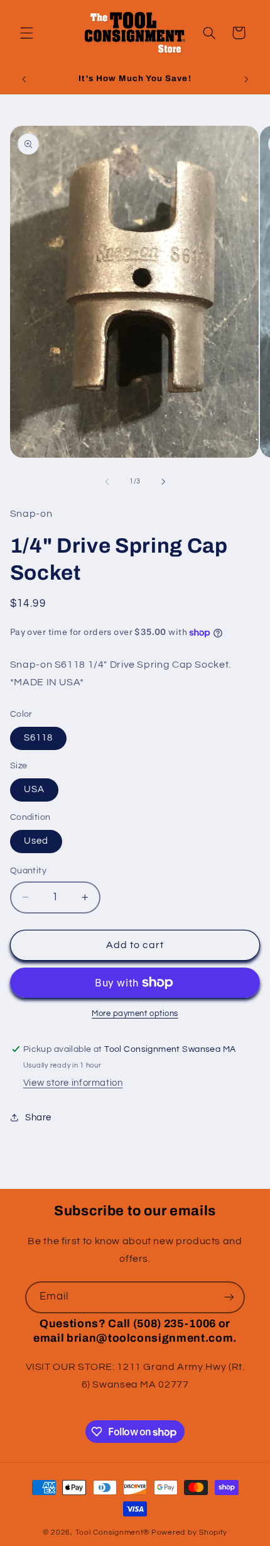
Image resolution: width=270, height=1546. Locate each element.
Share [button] (38, 1117)
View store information (73, 1083)
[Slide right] (163, 481)
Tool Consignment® (112, 1532)
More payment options (135, 1014)
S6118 (38, 738)
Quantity (28, 870)
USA (34, 789)
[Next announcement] (246, 80)
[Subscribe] (229, 1297)
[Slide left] (107, 481)
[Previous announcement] (24, 80)
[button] (26, 32)
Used (36, 841)
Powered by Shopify (189, 1532)
